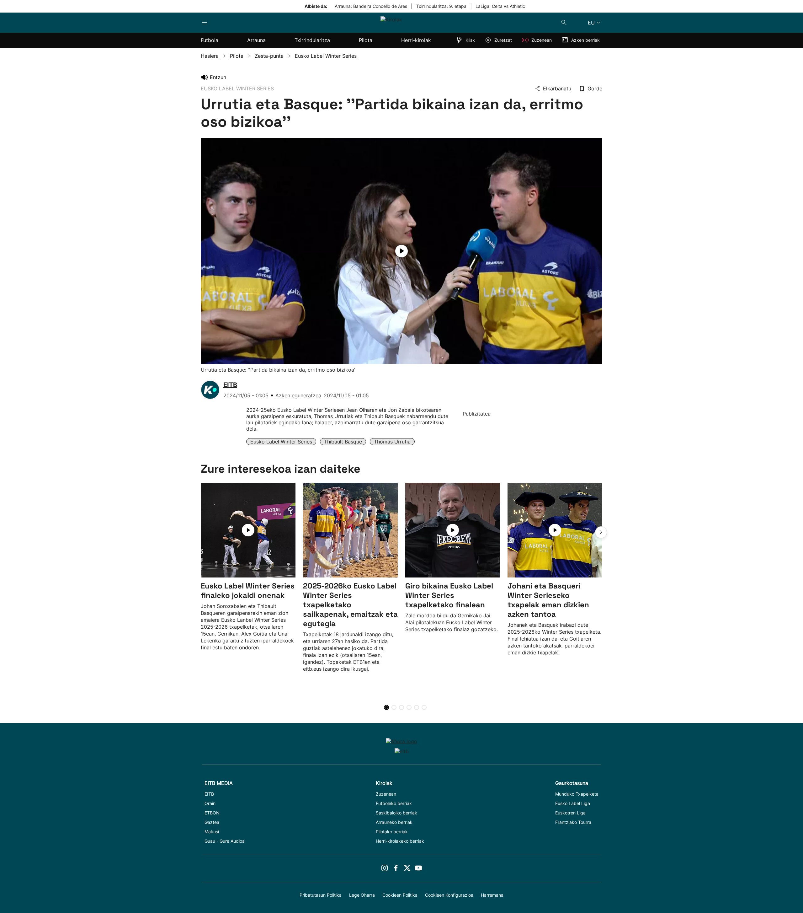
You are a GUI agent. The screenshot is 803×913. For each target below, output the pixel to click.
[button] (601, 532)
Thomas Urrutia (392, 441)
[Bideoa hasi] (401, 251)
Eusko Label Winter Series (281, 441)
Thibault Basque (343, 441)
